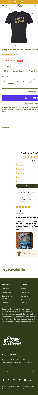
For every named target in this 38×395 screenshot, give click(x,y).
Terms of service (28, 389)
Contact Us (24, 296)
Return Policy (25, 292)
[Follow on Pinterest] (19, 379)
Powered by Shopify (27, 386)
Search (23, 288)
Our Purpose (6, 292)
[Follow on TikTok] (30, 379)
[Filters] (18, 199)
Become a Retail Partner (7, 297)
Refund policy (6, 389)
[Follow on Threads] (14, 379)
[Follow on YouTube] (25, 379)
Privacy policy (16, 389)
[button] (7, 54)
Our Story (5, 288)
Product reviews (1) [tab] (23, 193)
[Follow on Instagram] (8, 379)
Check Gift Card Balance (27, 301)
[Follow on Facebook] (3, 379)
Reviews (5, 302)
